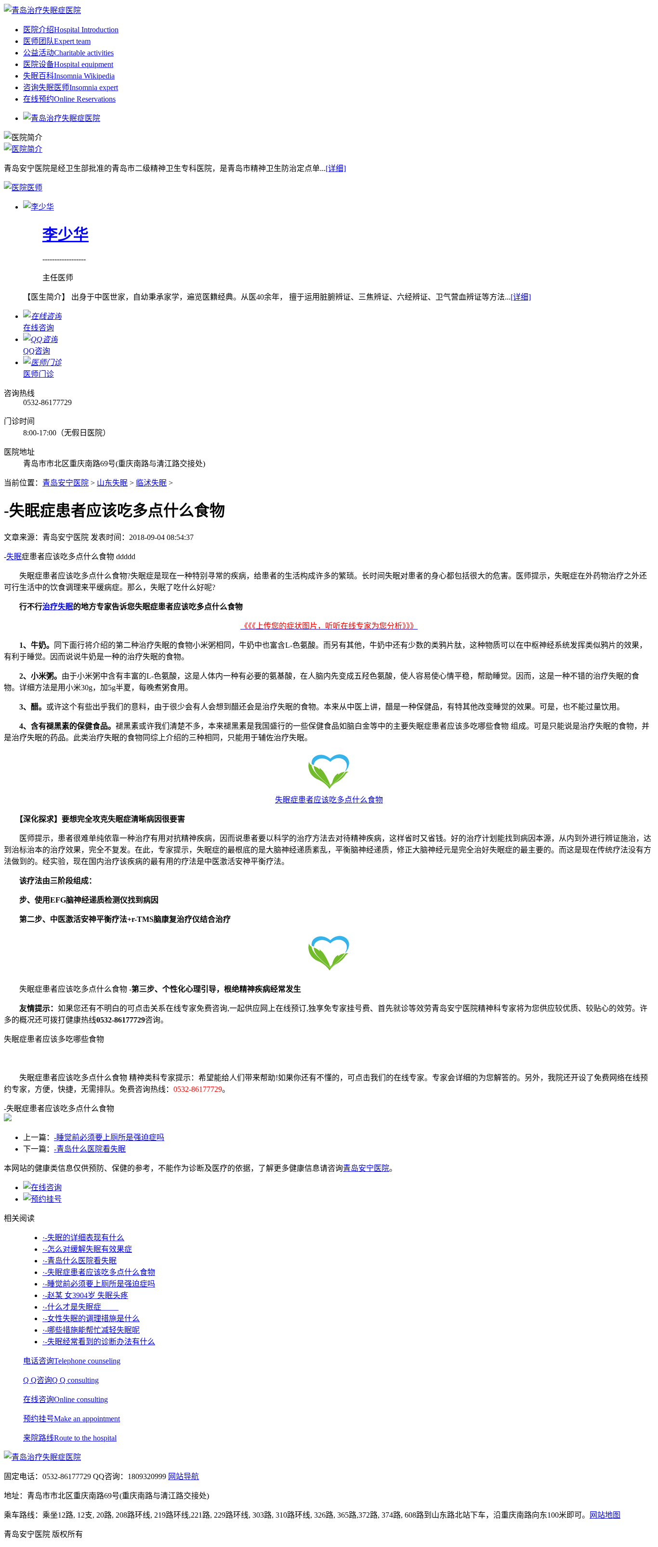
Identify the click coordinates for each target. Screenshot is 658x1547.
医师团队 (57, 41)
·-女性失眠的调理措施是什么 (91, 1318)
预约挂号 (71, 1419)
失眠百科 (69, 76)
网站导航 (183, 1476)
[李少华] (38, 207)
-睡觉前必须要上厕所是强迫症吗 (109, 1137)
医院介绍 (70, 30)
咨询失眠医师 (70, 87)
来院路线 (70, 1438)
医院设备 (68, 64)
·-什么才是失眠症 (80, 1307)
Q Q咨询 (61, 1380)
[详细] (336, 168)
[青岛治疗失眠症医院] (42, 10)
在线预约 (69, 99)
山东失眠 (112, 483)
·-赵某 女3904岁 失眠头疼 (85, 1295)
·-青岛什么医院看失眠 (79, 1261)
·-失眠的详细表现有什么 (83, 1237)
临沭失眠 (151, 483)
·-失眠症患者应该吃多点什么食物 (98, 1272)
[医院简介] (23, 149)
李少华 (65, 234)
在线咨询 (65, 1399)
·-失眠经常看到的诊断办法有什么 (98, 1341)
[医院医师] (23, 188)
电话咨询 (71, 1361)
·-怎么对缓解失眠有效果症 (87, 1249)
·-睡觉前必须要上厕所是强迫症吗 (98, 1284)
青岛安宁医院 (65, 483)
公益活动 (68, 53)
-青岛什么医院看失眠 (90, 1149)
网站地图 (605, 1515)
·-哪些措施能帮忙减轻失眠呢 (91, 1330)
